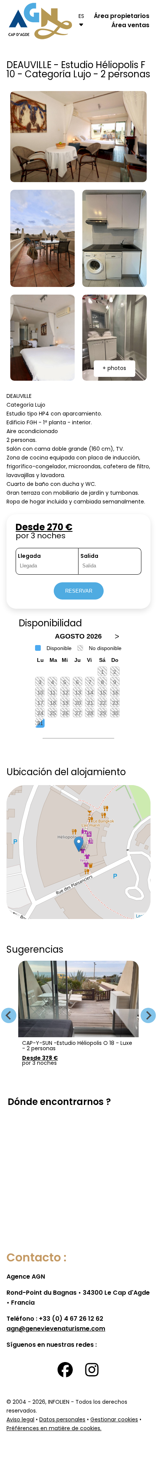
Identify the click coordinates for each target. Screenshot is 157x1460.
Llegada (29, 556)
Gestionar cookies (114, 1420)
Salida (89, 556)
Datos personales (62, 1420)
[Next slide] (148, 1015)
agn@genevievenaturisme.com (55, 1329)
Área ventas (130, 25)
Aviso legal (20, 1420)
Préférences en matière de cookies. (53, 1428)
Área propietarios (121, 16)
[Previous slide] (8, 1015)
